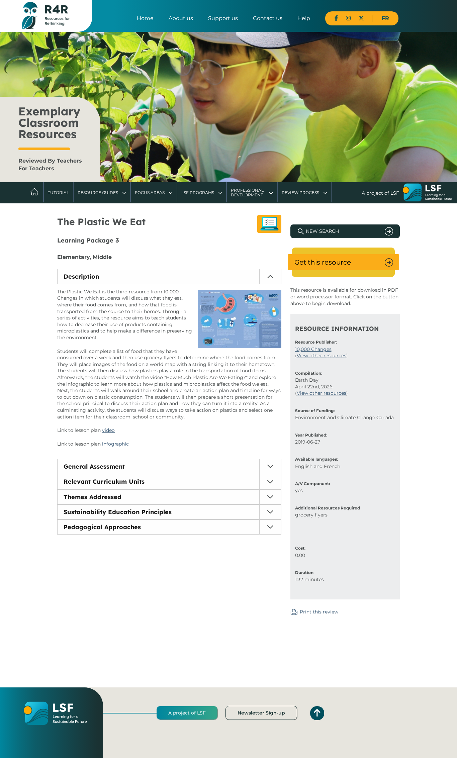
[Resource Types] (269, 224)
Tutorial (58, 192)
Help (303, 18)
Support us (223, 18)
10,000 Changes (313, 349)
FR (385, 18)
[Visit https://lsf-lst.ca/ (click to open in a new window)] (427, 193)
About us (181, 18)
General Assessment (94, 466)
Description (81, 276)
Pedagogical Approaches (102, 527)
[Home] (46, 15)
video (108, 430)
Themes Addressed (92, 497)
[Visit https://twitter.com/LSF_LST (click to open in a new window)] (361, 18)
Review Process (300, 192)
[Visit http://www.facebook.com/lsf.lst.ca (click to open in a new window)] (336, 18)
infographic (115, 444)
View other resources (321, 356)
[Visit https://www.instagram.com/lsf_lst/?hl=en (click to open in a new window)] (348, 18)
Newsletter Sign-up (261, 713)
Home (145, 18)
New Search (322, 231)
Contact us (267, 18)
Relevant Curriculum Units (104, 481)
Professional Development (247, 192)
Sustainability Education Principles (118, 512)
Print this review (319, 612)
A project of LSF (187, 713)
